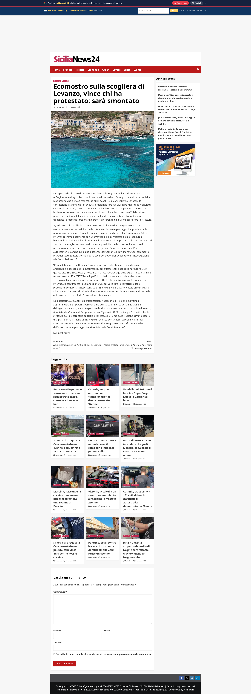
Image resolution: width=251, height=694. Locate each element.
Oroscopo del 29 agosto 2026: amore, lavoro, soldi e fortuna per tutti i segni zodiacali (177, 109)
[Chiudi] (205, 3)
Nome (57, 630)
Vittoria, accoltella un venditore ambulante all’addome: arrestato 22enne (102, 497)
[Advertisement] (125, 33)
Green (105, 69)
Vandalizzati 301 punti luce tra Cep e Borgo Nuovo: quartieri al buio (137, 395)
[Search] (198, 69)
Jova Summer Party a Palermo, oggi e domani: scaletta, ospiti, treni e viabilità (176, 120)
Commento (60, 591)
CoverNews (174, 689)
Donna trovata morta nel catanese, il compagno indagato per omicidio (102, 446)
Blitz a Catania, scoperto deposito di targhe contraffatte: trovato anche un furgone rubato (136, 550)
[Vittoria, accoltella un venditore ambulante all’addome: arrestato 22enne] (102, 477)
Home (56, 69)
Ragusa (99, 485)
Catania (92, 383)
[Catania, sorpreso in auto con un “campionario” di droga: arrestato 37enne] (102, 375)
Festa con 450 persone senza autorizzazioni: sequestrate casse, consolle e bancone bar (67, 397)
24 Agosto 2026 (140, 561)
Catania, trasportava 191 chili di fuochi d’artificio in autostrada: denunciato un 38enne (137, 499)
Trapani (65, 81)
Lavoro (117, 69)
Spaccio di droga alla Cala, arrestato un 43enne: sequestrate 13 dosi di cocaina (66, 446)
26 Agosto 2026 (140, 459)
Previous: (77, 345)
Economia (93, 69)
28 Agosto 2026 (71, 408)
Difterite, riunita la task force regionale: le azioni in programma (175, 88)
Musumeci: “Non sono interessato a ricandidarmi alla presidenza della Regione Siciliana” (175, 98)
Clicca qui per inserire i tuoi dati (190, 10)
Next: (128, 345)
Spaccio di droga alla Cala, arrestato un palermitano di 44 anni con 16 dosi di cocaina (66, 550)
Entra (174, 10)
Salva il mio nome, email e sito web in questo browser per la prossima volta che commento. (103, 654)
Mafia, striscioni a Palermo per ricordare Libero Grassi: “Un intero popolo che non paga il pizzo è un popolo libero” (175, 134)
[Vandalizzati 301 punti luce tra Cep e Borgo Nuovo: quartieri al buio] (137, 375)
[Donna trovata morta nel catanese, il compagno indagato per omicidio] (102, 426)
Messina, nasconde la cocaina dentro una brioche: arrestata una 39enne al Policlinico (67, 499)
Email (108, 630)
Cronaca (68, 69)
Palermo (65, 383)
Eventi (137, 69)
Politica (80, 69)
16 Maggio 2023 (74, 107)
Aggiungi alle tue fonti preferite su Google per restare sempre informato (85, 3)
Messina (65, 485)
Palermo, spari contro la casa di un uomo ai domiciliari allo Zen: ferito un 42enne (102, 548)
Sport (127, 69)
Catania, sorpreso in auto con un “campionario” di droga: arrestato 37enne (101, 397)
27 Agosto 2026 (71, 455)
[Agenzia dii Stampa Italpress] (175, 159)
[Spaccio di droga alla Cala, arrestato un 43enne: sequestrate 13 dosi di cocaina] (67, 426)
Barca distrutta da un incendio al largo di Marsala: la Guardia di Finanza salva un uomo (137, 448)
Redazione (60, 107)
